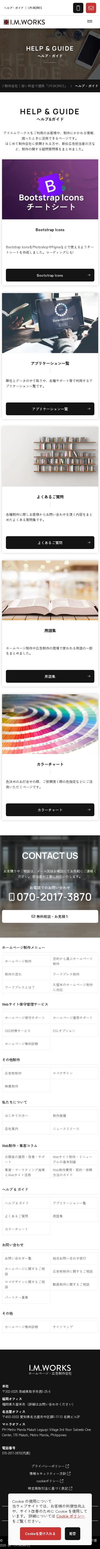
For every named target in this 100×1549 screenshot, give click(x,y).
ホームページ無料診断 (21, 1043)
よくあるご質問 (16, 1216)
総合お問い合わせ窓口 (69, 1258)
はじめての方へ (16, 1115)
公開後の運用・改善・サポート (25, 1159)
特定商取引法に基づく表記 (48, 1488)
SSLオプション (64, 1030)
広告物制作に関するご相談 (73, 1271)
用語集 (58, 1216)
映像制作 (11, 1086)
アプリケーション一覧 (69, 1202)
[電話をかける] (78, 8)
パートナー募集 (16, 1297)
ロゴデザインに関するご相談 (25, 1284)
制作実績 (59, 1115)
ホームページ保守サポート (25, 1017)
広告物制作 (13, 1073)
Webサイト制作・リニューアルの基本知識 (72, 1159)
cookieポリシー (48, 1480)
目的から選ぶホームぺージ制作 (73, 961)
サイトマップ (63, 1326)
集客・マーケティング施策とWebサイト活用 (25, 1172)
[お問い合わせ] (91, 8)
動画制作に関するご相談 (71, 1284)
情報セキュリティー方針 (48, 1473)
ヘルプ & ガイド (17, 1202)
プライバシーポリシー (48, 1466)
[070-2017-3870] (50, 893)
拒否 (72, 1533)
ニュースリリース (66, 1128)
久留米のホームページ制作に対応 (73, 987)
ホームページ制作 (18, 961)
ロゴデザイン (63, 1073)
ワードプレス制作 (66, 974)
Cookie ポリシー (70, 1516)
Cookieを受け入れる (40, 1533)
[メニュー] (89, 21)
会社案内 (11, 1128)
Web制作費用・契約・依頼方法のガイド (72, 1172)
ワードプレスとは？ (20, 987)
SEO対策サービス (18, 1030)
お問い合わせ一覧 (18, 1258)
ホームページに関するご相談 (25, 1271)
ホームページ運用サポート (73, 1017)
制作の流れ (13, 974)
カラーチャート (16, 1229)
